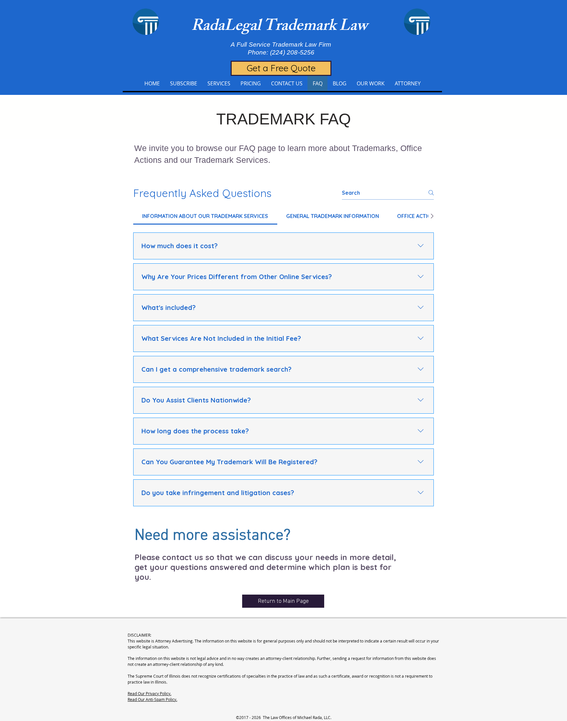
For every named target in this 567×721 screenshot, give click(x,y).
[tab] (205, 216)
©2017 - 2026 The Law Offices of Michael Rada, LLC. (283, 717)
